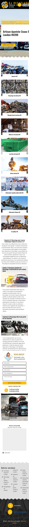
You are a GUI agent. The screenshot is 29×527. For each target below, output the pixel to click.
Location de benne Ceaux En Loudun (15, 487)
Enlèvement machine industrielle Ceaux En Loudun (24, 481)
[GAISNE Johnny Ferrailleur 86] (8, 5)
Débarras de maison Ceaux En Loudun (15, 478)
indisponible (16, 512)
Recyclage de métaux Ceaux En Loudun (6, 480)
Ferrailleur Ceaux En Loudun (6, 472)
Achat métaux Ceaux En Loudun (24, 472)
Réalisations (8, 45)
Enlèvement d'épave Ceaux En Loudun (24, 490)
